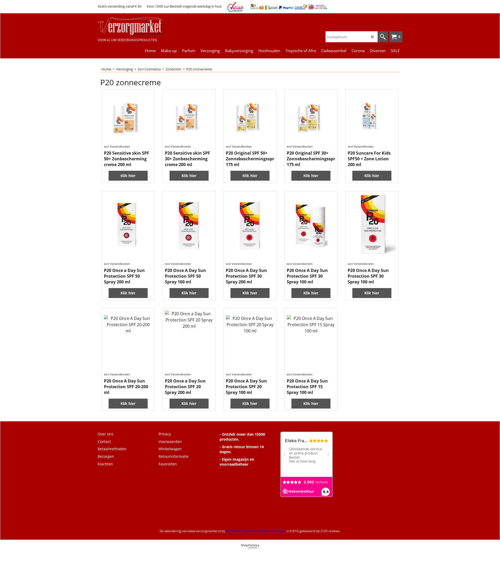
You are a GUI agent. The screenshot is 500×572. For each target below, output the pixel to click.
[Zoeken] (383, 36)
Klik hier (128, 175)
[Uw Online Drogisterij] (137, 26)
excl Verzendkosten (117, 146)
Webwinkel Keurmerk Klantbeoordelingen (256, 531)
